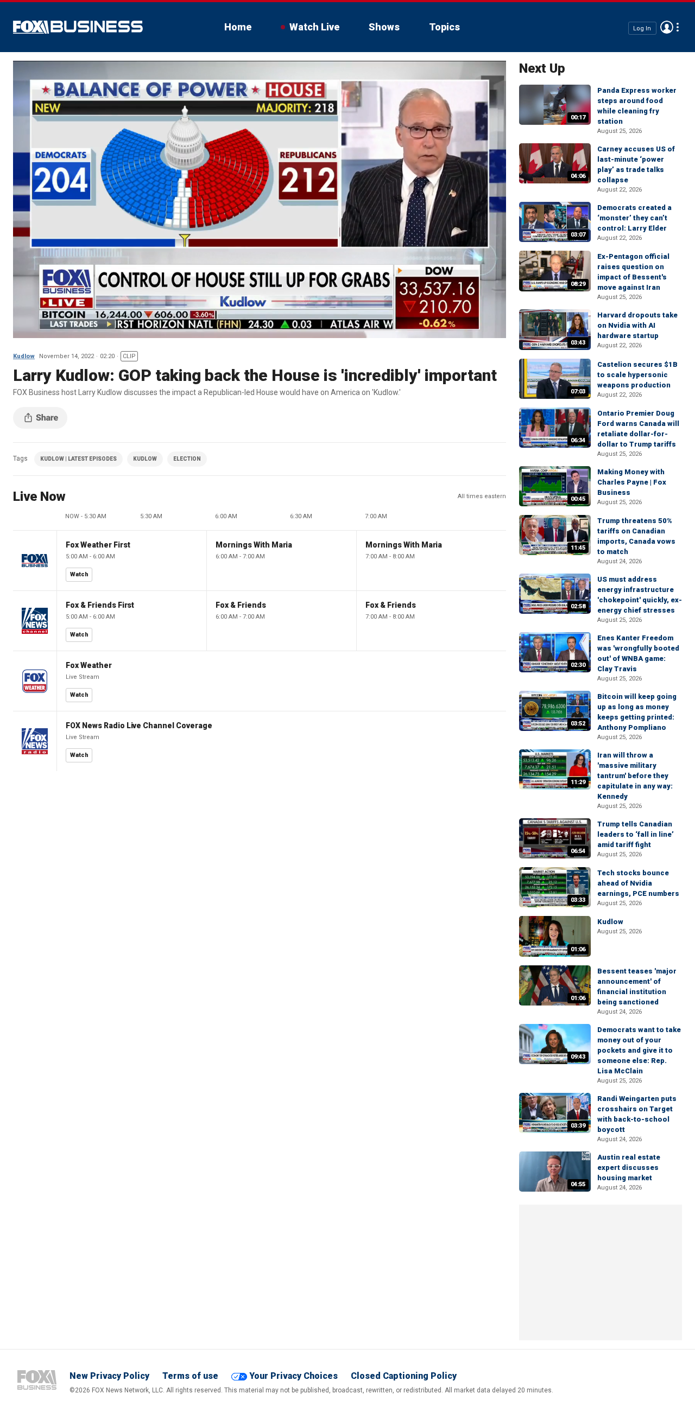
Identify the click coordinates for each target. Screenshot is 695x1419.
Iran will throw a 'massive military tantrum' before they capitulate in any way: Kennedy (635, 775)
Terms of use (190, 1376)
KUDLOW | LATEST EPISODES (78, 459)
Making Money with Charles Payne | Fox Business (631, 482)
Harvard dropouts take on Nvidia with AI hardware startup (637, 325)
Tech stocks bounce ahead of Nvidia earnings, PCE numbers (638, 883)
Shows (384, 27)
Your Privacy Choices (293, 1376)
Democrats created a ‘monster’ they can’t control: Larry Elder (634, 217)
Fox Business (78, 27)
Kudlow (24, 356)
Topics (444, 27)
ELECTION (187, 459)
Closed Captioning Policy (404, 1376)
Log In (642, 27)
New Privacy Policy (109, 1376)
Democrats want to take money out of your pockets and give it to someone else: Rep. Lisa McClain (639, 1050)
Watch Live (314, 27)
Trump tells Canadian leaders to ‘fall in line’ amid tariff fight (635, 834)
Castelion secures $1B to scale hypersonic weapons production (637, 374)
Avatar (666, 27)
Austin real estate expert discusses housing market (628, 1167)
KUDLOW (145, 459)
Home (237, 27)
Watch (79, 574)
